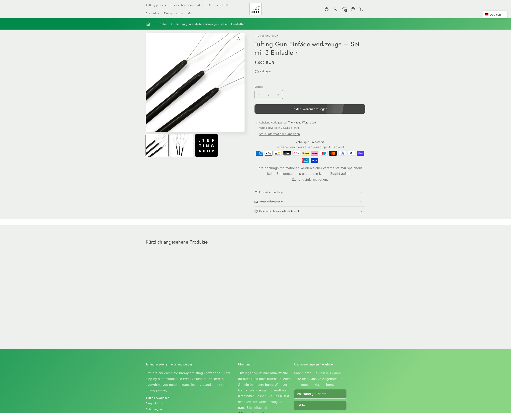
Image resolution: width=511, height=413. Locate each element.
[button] (155, 5)
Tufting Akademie (157, 397)
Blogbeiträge (154, 403)
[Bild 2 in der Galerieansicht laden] (181, 145)
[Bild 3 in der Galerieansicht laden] (206, 145)
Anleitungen (154, 409)
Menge (259, 86)
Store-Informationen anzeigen (279, 133)
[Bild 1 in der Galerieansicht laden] (157, 145)
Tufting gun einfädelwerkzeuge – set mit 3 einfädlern (210, 24)
